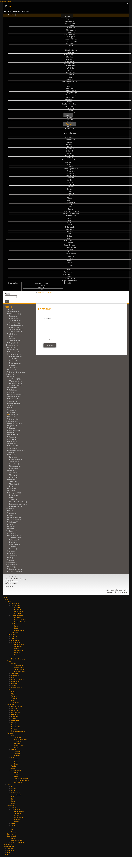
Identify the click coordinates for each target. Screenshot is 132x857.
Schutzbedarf (68, 274)
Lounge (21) (13, 376)
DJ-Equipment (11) (15, 314)
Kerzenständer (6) (16, 356)
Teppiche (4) (13, 426)
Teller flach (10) (15, 473)
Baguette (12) (14, 484)
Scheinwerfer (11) (14, 352)
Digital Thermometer (69, 281)
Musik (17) (10, 309)
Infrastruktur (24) (12, 421)
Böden (69, 126)
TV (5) (11, 558)
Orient (69, 263)
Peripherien (70, 52)
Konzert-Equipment (70, 34)
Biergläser (71, 173)
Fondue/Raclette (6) (15, 520)
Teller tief (71, 184)
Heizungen (69, 142)
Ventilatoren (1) (13, 435)
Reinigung (69, 157)
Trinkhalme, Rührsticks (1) (18, 504)
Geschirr (70, 180)
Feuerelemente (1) (15, 354)
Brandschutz (69, 148)
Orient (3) (12, 553)
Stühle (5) (12, 392)
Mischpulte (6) (14, 327)
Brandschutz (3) (14, 439)
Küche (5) (12, 529)
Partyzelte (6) (13, 412)
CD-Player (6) (14, 318)
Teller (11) (13, 497)
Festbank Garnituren (69, 104)
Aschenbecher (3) (14, 430)
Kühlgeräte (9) (13, 522)
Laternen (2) (14, 365)
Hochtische (70, 97)
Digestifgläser (71, 175)
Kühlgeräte (70, 231)
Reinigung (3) (13, 448)
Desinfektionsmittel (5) (16, 569)
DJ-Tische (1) (13, 401)
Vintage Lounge (71, 92)
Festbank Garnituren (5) (16, 394)
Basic (71, 195)
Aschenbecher (69, 140)
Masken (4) (12, 567)
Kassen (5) (12, 437)
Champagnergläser (71, 169)
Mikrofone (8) (13, 334)
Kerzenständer (71, 66)
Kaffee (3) (12, 491)
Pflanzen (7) (13, 533)
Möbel (68, 84)
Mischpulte (71, 36)
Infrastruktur (68, 131)
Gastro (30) (11, 509)
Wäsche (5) (12, 488)
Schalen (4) (14, 477)
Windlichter (71, 68)
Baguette (71, 193)
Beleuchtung (68, 55)
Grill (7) (11, 524)
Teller (71, 207)
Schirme (70, 117)
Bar (69, 220)
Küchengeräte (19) (15, 517)
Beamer (69, 269)
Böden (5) (12, 417)
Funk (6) (12, 336)
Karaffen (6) (14, 468)
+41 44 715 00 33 (12, 581)
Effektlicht (69, 57)
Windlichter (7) (14, 359)
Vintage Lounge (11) (16, 383)
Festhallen (69, 124)
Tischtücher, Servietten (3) (18, 502)
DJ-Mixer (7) (14, 316)
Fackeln (71, 70)
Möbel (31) (10, 374)
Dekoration (68, 240)
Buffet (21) (12, 515)
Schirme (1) (12, 408)
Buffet (70, 225)
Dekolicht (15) (13, 350)
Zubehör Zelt (69, 128)
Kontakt (67, 283)
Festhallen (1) (13, 415)
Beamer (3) (12, 560)
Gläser (69, 164)
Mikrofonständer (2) (16, 341)
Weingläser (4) (14, 457)
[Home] (8, 6)
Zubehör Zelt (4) (14, 419)
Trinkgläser (71, 171)
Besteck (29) (13, 479)
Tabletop (68, 162)
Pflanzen (69, 242)
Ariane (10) (13, 482)
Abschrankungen (70, 133)
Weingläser (71, 166)
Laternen (71, 75)
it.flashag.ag (123, 592)
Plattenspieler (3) (15, 320)
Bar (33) (11, 511)
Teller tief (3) (14, 475)
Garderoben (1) (13, 428)
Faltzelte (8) (12, 410)
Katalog (66, 16)
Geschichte (43, 285)
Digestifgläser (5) (15, 466)
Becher (71, 204)
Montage (69, 79)
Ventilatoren (69, 144)
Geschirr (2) (12, 470)
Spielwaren (68, 272)
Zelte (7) (10, 406)
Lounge (69, 86)
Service (69, 222)
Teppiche (69, 135)
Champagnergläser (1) (17, 459)
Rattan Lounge (71, 90)
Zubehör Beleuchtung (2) (17, 372)
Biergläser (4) (14, 464)
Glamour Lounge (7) (16, 385)
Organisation (13, 283)
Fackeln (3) (13, 361)
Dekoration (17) (12, 531)
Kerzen (71, 77)
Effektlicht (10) (13, 347)
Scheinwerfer (69, 61)
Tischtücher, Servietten (71, 211)
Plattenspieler (71, 30)
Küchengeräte (70, 227)
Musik (68, 19)
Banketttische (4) (14, 390)
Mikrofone (69, 43)
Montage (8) (12, 370)
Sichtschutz (69, 153)
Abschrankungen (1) (15, 423)
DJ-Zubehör (71, 32)
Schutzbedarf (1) (12, 564)
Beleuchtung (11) (12, 345)
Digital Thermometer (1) (16, 571)
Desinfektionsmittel (69, 278)
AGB (43, 290)
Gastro (68, 218)
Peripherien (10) (14, 343)
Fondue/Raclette (70, 229)
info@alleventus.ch (11, 583)
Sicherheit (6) (13, 441)
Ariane (71, 191)
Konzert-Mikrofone (71, 39)
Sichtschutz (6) (13, 444)
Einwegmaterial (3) (15, 493)
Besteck (69, 189)
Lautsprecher (69, 21)
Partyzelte (69, 122)
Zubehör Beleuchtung (69, 81)
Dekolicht (69, 59)
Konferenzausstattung (69, 160)
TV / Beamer (68, 265)
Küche (69, 238)
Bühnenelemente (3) (15, 403)
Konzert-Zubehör (71, 41)
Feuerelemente (69, 63)
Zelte (68, 115)
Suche (7, 294)
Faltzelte (70, 119)
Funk (71, 45)
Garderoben (69, 137)
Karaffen (71, 177)
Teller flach (71, 182)
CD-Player (71, 28)
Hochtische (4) (13, 388)
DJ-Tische (69, 110)
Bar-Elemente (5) (14, 397)
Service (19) (13, 513)
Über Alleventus (41, 283)
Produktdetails (49, 345)
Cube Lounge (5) (15, 379)
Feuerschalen (71, 72)
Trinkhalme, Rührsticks (71, 213)
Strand (69, 260)
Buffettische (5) (13, 399)
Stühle (69, 101)
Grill (69, 234)
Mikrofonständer (71, 50)
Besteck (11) (14, 500)
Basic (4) (13, 486)
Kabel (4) (13, 338)
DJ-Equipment (69, 23)
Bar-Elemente (70, 106)
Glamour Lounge (71, 95)
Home (10, 14)
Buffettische (69, 108)
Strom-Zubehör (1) (14, 446)
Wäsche (70, 198)
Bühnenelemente (69, 113)
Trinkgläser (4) (14, 462)
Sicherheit (69, 151)
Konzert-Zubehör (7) (16, 332)
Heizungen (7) (13, 432)
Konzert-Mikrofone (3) (17, 329)
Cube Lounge (71, 88)
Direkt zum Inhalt (5, 1)
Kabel (71, 48)
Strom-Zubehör (69, 155)
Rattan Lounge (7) (16, 381)
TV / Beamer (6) (12, 556)
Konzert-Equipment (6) (16, 325)
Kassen (69, 146)
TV (70, 267)
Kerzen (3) (13, 367)
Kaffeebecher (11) (16, 506)
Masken (69, 276)
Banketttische (69, 99)
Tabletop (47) (11, 453)
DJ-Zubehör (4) (15, 323)
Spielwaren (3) (12, 562)
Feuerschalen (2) (15, 363)
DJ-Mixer (71, 25)
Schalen (71, 186)
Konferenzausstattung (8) (17, 450)
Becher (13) (14, 495)
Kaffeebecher (71, 216)
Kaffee (69, 200)
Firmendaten (42, 287)
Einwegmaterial (69, 202)
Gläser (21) (12, 455)
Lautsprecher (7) (14, 312)
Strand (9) (12, 551)
